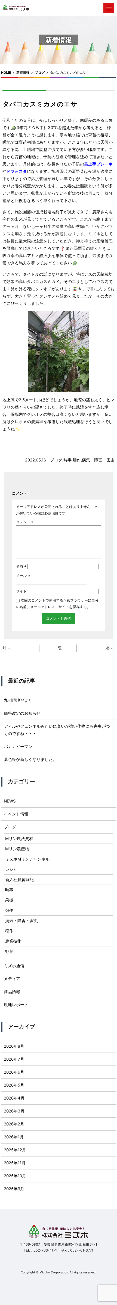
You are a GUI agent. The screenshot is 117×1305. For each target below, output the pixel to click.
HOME (6, 72)
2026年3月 (14, 1111)
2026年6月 (14, 1072)
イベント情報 (16, 814)
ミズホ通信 (14, 965)
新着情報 (22, 72)
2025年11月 (15, 1162)
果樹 (9, 900)
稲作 (9, 930)
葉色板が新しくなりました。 (30, 759)
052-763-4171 (45, 1250)
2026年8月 (14, 1046)
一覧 (58, 648)
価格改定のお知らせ (22, 713)
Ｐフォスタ (17, 171)
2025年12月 (15, 1149)
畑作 (77, 460)
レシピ (11, 869)
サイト (21, 591)
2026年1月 (14, 1136)
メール (23, 575)
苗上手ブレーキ (98, 164)
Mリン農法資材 (19, 838)
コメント (24, 522)
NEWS (10, 801)
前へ (6, 648)
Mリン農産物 (17, 848)
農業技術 (13, 941)
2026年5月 (14, 1085)
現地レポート (16, 1004)
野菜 (9, 951)
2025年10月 (15, 1175)
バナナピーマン (18, 746)
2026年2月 (14, 1124)
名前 (21, 566)
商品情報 (12, 991)
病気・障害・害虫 (98, 460)
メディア (12, 978)
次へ (109, 648)
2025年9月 (14, 1188)
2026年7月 (14, 1059)
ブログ (40, 72)
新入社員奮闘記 (19, 879)
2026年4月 (14, 1098)
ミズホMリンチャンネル (27, 859)
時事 (67, 460)
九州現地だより (18, 700)
